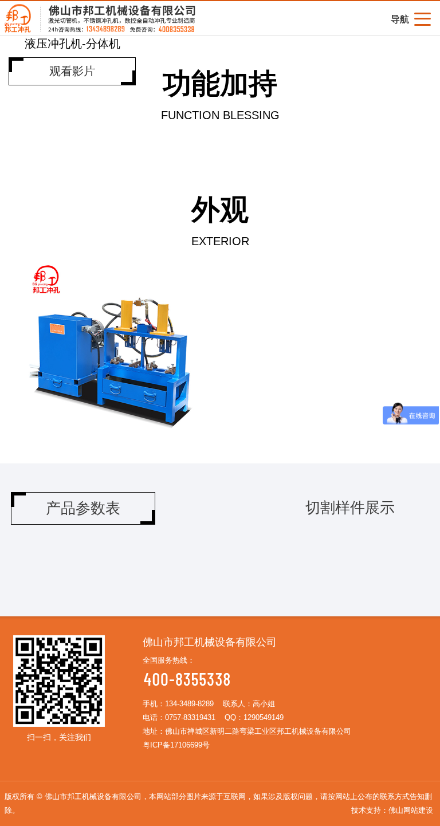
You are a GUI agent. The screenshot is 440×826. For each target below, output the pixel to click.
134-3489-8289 (189, 703)
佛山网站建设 (410, 810)
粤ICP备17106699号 (176, 745)
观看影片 (72, 71)
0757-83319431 (190, 717)
